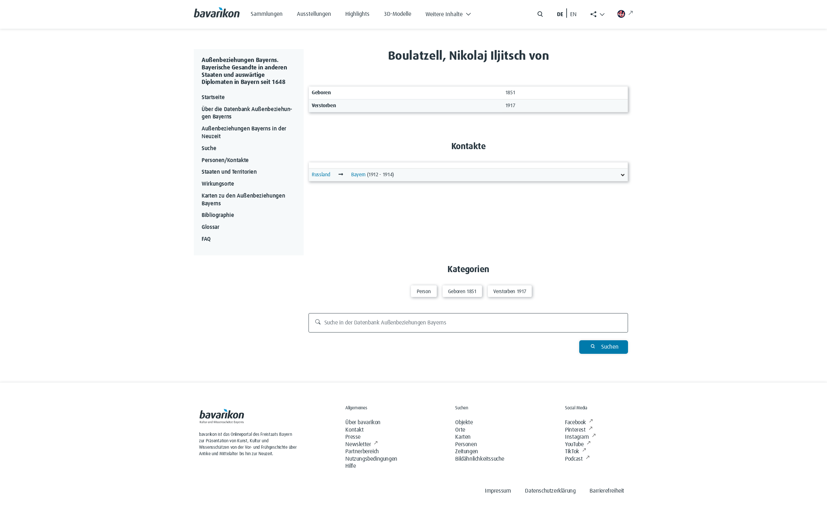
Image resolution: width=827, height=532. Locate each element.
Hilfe (350, 466)
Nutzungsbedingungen (371, 459)
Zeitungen (466, 452)
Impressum (498, 491)
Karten (463, 437)
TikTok (572, 452)
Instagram (577, 437)
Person (424, 291)
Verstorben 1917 (510, 291)
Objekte (464, 422)
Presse (353, 437)
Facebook (575, 422)
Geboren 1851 (462, 291)
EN (573, 14)
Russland (321, 174)
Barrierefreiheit (607, 491)
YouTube (574, 444)
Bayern (358, 174)
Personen (466, 444)
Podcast (573, 459)
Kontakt (354, 430)
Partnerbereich (362, 452)
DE (560, 14)
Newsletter (358, 444)
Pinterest (575, 430)
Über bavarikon (362, 422)
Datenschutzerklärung (550, 491)
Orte (460, 430)
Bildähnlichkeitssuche (479, 459)
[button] (453, 12)
